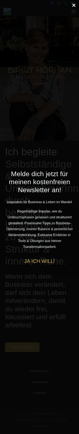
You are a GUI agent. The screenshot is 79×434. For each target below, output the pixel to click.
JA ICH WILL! (39, 261)
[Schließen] (73, 5)
